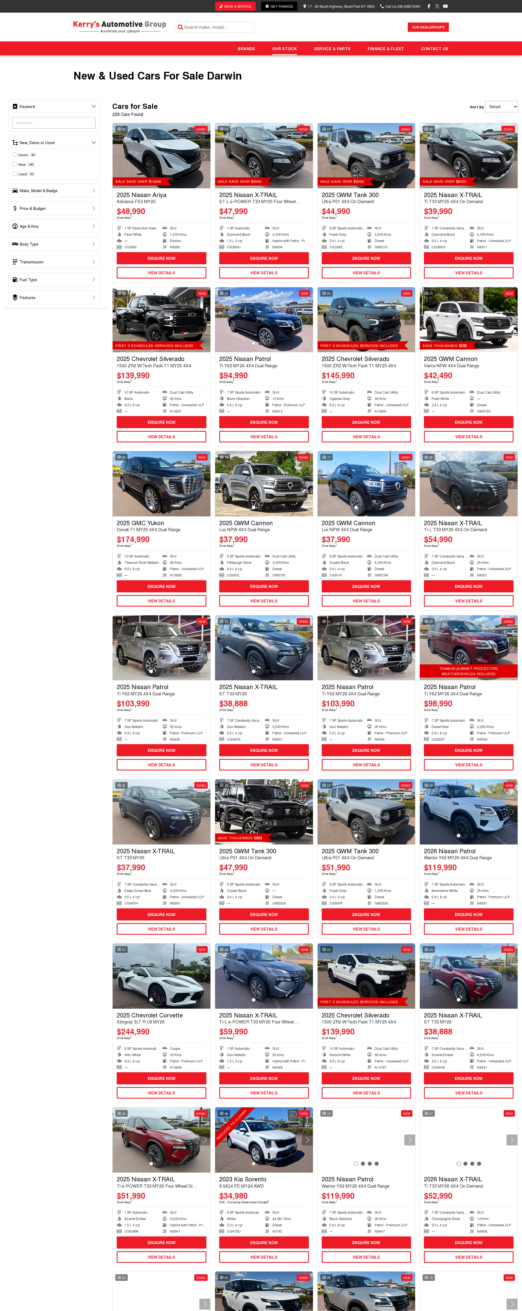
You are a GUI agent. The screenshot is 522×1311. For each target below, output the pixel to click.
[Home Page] (119, 27)
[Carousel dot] (172, 179)
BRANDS (246, 48)
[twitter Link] (437, 6)
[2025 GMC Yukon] (161, 483)
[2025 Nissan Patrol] (264, 319)
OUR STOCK (284, 48)
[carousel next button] (204, 155)
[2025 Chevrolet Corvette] (161, 976)
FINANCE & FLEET (386, 48)
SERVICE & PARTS (332, 48)
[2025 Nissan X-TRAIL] (264, 155)
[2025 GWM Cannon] (469, 319)
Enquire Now (161, 258)
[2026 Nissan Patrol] (469, 811)
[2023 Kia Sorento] (264, 1140)
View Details (161, 272)
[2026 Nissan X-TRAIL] (469, 1140)
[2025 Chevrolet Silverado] (161, 319)
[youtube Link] (445, 6)
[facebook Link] (429, 6)
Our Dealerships (428, 27)
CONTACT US (435, 48)
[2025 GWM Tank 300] (366, 155)
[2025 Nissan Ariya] (161, 155)
